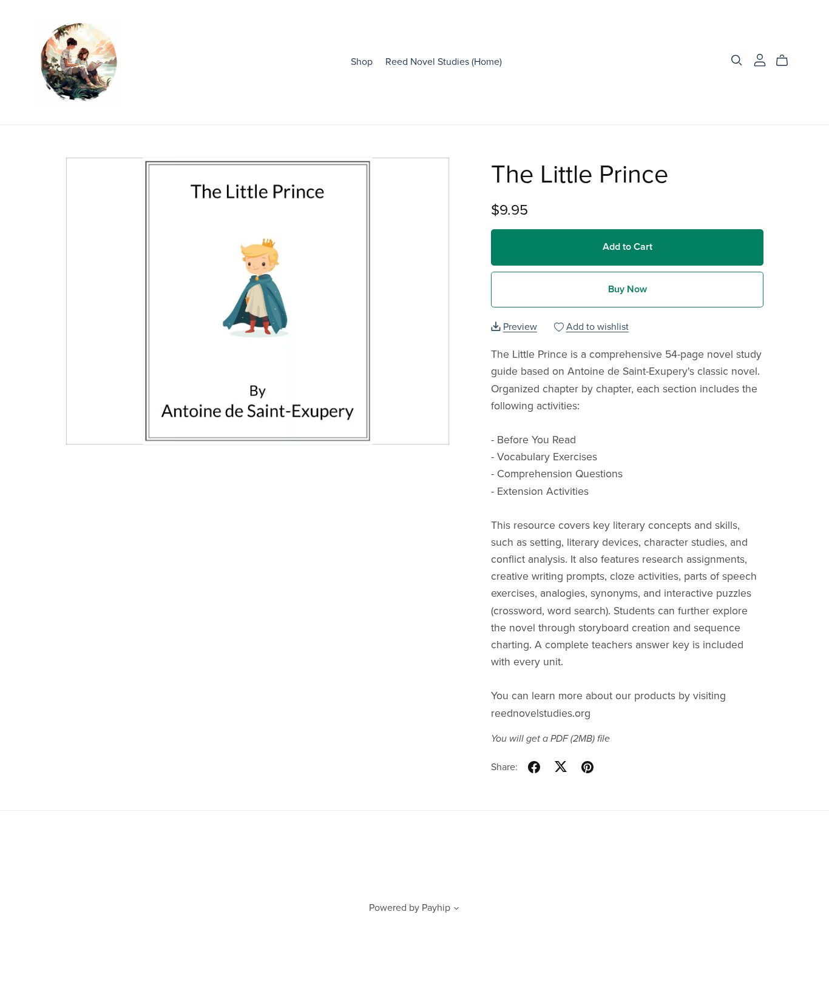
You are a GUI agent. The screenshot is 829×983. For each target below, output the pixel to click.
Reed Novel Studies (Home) (443, 62)
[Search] (736, 60)
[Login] (760, 59)
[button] (456, 909)
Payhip (436, 908)
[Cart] (786, 61)
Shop (362, 62)
